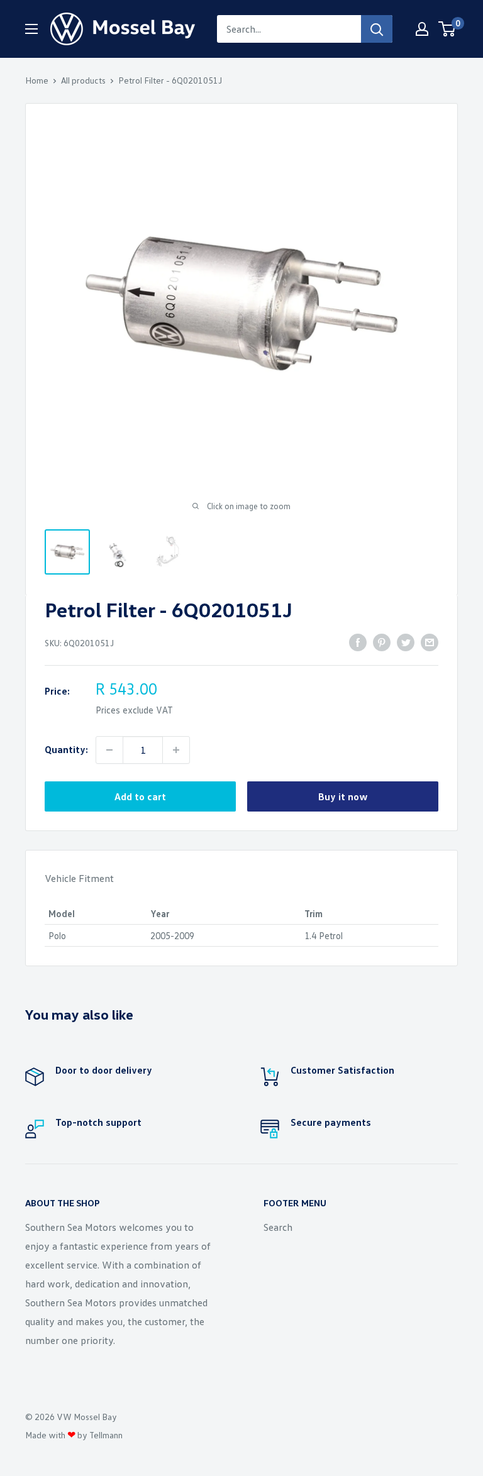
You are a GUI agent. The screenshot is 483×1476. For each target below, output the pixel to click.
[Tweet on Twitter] (405, 641)
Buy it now (343, 796)
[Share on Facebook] (358, 641)
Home (36, 80)
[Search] (376, 29)
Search (278, 1227)
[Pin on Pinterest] (382, 641)
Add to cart (140, 796)
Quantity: (66, 749)
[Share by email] (429, 641)
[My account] (422, 29)
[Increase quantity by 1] (176, 750)
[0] (447, 28)
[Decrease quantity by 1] (109, 750)
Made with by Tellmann (74, 1434)
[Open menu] (31, 29)
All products (83, 80)
